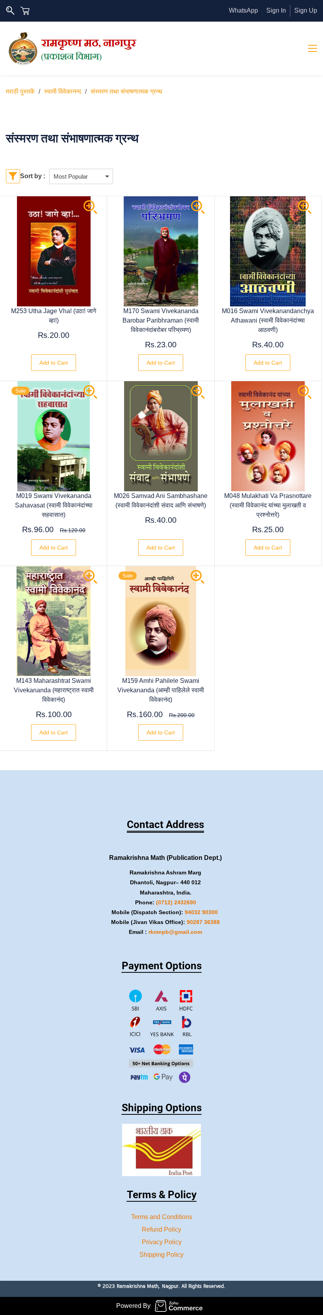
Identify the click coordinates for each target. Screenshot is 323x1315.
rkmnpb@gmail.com (175, 932)
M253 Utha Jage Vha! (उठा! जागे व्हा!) (53, 316)
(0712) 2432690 (176, 902)
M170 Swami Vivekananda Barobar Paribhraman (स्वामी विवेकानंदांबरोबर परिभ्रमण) (161, 320)
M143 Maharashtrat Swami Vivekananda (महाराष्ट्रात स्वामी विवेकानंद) (54, 690)
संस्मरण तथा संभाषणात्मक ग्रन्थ (126, 91)
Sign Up (305, 10)
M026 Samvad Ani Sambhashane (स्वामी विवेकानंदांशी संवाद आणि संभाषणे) (161, 500)
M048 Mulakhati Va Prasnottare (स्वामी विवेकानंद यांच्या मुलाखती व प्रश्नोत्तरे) (268, 505)
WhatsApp (243, 10)
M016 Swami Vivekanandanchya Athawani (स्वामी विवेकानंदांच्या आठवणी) (268, 320)
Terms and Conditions (161, 1217)
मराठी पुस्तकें (20, 91)
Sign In (276, 10)
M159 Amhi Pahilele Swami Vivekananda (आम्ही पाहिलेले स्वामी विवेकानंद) (160, 690)
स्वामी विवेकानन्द (62, 91)
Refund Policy (161, 1229)
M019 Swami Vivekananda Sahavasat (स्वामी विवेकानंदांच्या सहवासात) (54, 505)
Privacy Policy (162, 1242)
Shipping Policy (161, 1254)
